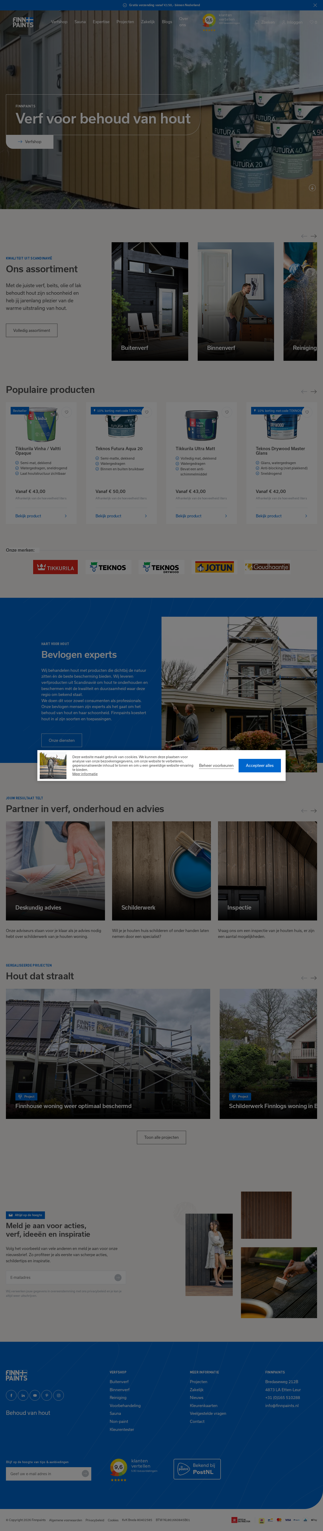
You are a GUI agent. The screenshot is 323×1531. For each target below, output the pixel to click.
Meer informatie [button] (85, 774)
